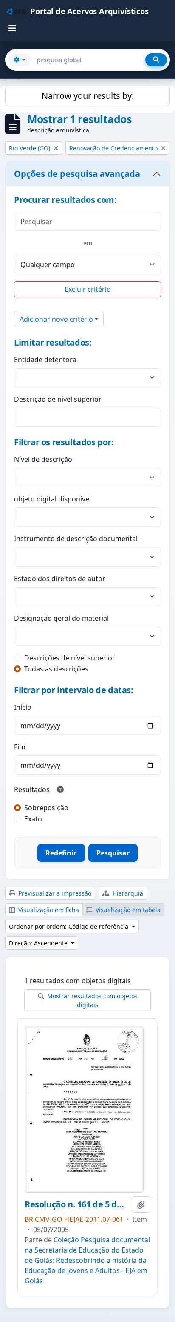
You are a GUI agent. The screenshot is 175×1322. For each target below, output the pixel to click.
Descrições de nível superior (69, 657)
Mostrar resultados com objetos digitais (91, 1000)
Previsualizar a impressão (54, 893)
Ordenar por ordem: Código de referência (69, 926)
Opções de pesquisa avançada (77, 173)
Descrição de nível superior (58, 399)
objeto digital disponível (52, 499)
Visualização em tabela (127, 910)
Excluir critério (88, 289)
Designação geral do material (61, 618)
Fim (19, 747)
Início (22, 707)
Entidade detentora (45, 359)
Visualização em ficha (48, 910)
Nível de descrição (43, 459)
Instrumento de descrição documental (76, 538)
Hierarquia (127, 893)
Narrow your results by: (88, 95)
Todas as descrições (56, 669)
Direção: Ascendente (39, 943)
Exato (33, 819)
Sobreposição (46, 807)
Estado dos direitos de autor (59, 578)
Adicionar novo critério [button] (56, 319)
